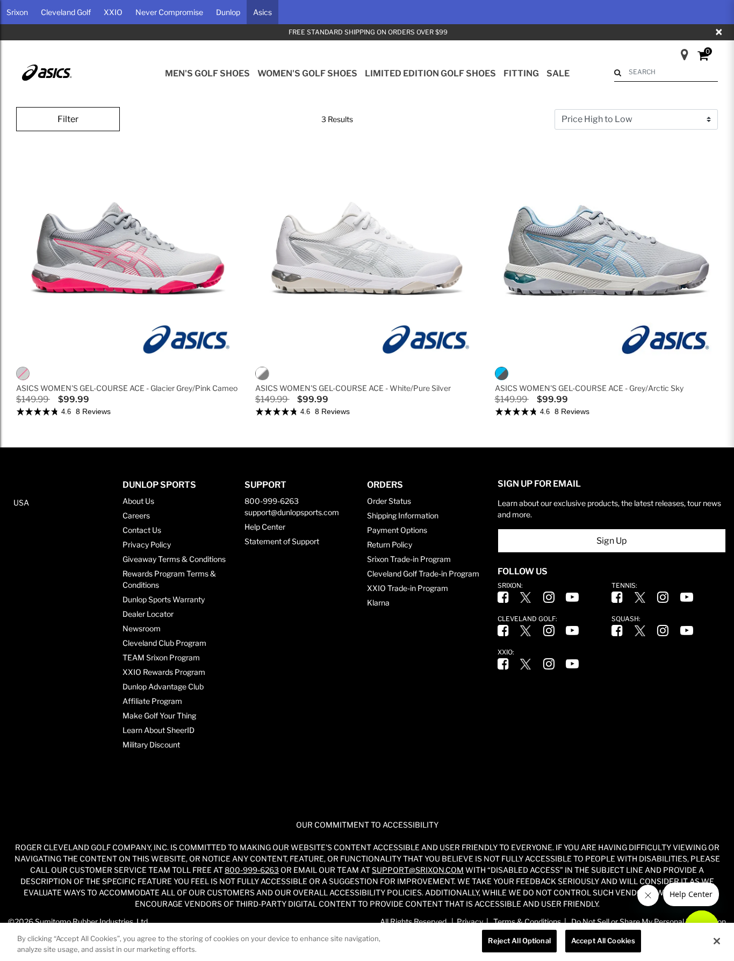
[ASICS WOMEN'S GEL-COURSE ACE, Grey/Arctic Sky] (503, 373)
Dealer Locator (148, 613)
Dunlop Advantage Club (163, 686)
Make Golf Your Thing (159, 715)
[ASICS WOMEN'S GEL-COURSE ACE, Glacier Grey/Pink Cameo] (24, 373)
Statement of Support (281, 541)
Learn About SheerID (159, 730)
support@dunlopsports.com (291, 512)
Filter (67, 119)
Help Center (264, 526)
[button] (17, 12)
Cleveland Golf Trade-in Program (423, 573)
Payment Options (397, 530)
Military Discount (151, 744)
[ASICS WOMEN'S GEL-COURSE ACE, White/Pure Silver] (263, 373)
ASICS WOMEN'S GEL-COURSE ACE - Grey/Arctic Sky (589, 388)
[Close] (717, 941)
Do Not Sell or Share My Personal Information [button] (648, 921)
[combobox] (666, 72)
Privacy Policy (147, 544)
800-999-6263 (271, 501)
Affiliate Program (152, 701)
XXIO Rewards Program (164, 672)
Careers (136, 515)
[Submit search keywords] (617, 72)
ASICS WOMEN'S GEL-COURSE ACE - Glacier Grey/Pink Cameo (127, 388)
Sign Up (611, 541)
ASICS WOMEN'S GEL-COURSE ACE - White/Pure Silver (353, 388)
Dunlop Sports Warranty (164, 599)
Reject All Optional (519, 940)
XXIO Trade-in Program (407, 588)
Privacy (470, 921)
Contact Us (142, 530)
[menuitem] (207, 73)
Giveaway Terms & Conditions (174, 559)
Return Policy (389, 544)
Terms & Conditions (527, 921)
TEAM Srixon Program (161, 657)
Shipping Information (402, 515)
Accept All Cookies (603, 940)
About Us (138, 501)
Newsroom (142, 628)
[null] (46, 71)
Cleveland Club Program (164, 642)
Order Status (389, 501)
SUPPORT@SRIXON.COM (418, 869)
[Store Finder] (680, 51)
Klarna (378, 602)
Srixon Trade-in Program (409, 559)
